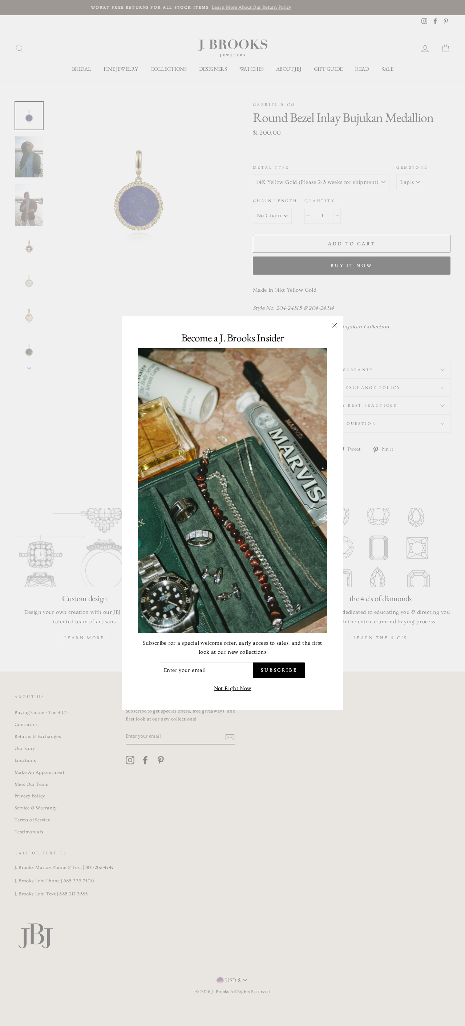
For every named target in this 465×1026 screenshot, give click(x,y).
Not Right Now (232, 688)
